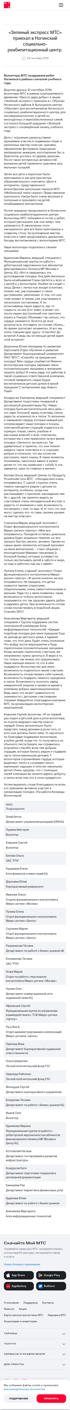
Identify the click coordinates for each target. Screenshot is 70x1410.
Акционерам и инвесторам (20, 1321)
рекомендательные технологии (24, 1389)
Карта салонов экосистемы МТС (23, 1315)
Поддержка (31, 1303)
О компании (11, 1303)
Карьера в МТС (57, 1315)
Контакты (48, 1303)
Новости (9, 1309)
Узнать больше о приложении (22, 1264)
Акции (23, 1309)
